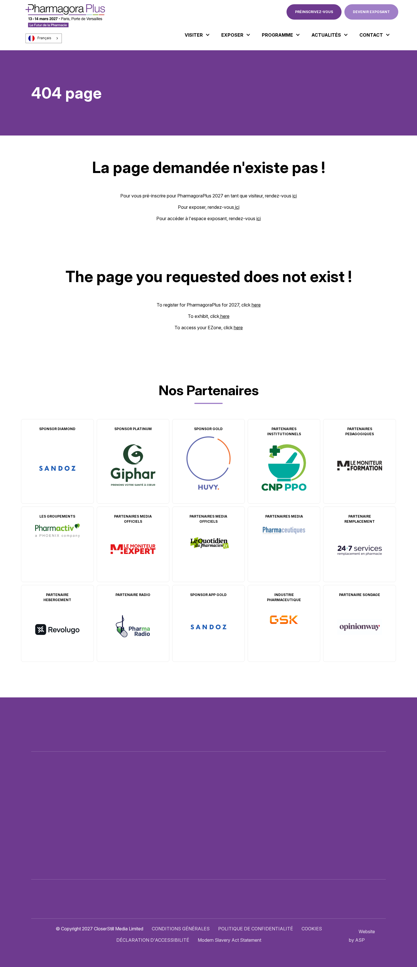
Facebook (344, 808)
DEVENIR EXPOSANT (371, 12)
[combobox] (44, 38)
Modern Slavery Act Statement (229, 940)
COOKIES (312, 928)
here (256, 305)
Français (44, 38)
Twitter (331, 808)
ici (294, 196)
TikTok (381, 808)
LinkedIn (356, 808)
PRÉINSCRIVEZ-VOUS (314, 12)
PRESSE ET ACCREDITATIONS (233, 842)
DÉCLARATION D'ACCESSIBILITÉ (152, 940)
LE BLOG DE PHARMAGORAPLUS (236, 830)
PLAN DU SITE (216, 853)
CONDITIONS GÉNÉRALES (181, 928)
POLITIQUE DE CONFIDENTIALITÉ (255, 928)
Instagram (369, 808)
